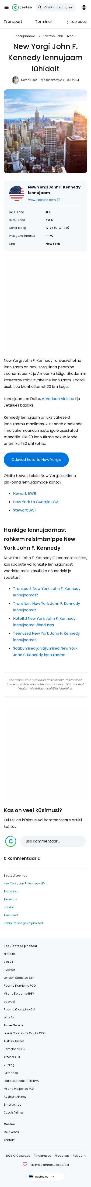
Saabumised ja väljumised (23, 923)
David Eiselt (29, 80)
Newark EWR (24, 493)
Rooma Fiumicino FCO (20, 986)
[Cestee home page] (22, 7)
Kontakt (9, 1140)
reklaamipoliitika (46, 688)
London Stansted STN (19, 978)
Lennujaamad (25, 36)
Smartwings (12, 1105)
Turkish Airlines (14, 1041)
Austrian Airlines (15, 1097)
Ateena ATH (12, 1057)
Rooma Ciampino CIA (19, 1009)
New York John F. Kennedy (59, 36)
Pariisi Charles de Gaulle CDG (25, 1033)
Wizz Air (9, 1017)
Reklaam (79, 1156)
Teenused (11, 915)
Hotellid (9, 907)
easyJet (9, 1001)
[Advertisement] (45, 304)
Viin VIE (9, 962)
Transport (13, 21)
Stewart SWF (25, 510)
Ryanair (9, 970)
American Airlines (58, 398)
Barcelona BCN (14, 1049)
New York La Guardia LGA (36, 502)
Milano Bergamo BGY (19, 994)
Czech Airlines (14, 1112)
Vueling (9, 1065)
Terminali (43, 21)
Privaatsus (62, 1156)
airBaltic (10, 954)
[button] (6, 7)
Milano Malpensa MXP (19, 1089)
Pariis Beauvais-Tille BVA (21, 1081)
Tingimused (42, 1156)
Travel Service (13, 1025)
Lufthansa (11, 1073)
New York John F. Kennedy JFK (24, 883)
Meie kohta (11, 1132)
